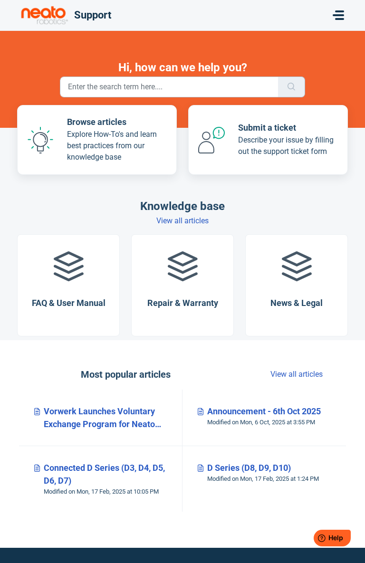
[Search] (291, 86)
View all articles (182, 220)
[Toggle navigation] (338, 15)
